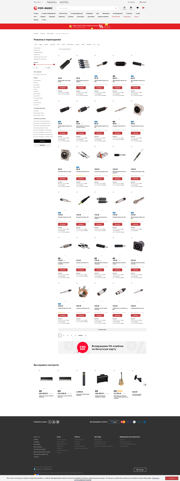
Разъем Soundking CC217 (83, 308)
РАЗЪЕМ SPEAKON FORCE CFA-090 (138, 263)
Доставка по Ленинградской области (103, 446)
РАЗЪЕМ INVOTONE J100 (82, 171)
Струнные (129, 13)
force (58, 44)
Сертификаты (60, 446)
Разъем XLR (37, 54)
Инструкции (38, 447)
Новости (37, 437)
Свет (35, 16)
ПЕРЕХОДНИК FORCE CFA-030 (101, 81)
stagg (40, 44)
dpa (94, 44)
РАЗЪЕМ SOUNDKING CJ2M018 (63, 263)
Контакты (59, 452)
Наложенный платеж (80, 446)
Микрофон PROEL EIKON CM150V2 (82, 395)
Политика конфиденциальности (128, 444)
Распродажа (127, 16)
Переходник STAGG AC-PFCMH (100, 218)
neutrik (63, 44)
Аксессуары (80, 16)
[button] (144, 384)
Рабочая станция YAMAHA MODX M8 (46, 396)
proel (36, 44)
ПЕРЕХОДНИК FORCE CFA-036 (120, 81)
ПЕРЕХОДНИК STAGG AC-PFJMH (119, 263)
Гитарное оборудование (49, 13)
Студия (138, 13)
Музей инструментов (41, 454)
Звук (97, 13)
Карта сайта (36, 471)
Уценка (136, 16)
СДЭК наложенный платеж (81, 448)
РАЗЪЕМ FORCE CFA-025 (64, 308)
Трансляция (91, 16)
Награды (59, 448)
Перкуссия (62, 16)
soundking (52, 44)
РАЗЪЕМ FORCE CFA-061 (137, 126)
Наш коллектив (60, 442)
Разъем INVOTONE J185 (82, 217)
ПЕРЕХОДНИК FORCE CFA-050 (138, 218)
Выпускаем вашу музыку (42, 452)
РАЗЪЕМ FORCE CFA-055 (119, 217)
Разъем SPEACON (38, 52)
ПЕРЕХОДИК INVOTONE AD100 (64, 81)
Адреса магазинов (61, 444)
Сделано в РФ (116, 16)
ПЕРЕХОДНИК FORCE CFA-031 (101, 126)
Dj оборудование (118, 13)
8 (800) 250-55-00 (52, 2)
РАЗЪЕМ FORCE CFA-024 (137, 308)
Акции (36, 439)
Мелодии (37, 444)
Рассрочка (77, 442)
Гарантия (122, 439)
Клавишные (89, 13)
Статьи (44, 20)
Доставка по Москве (99, 444)
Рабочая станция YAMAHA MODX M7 (65, 396)
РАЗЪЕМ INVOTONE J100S (137, 171)
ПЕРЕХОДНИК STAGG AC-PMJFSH (119, 172)
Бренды (36, 20)
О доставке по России (100, 442)
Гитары (36, 13)
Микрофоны (106, 13)
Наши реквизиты (124, 446)
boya (98, 44)
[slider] (34, 64)
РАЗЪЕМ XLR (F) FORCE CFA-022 (120, 309)
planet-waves (70, 44)
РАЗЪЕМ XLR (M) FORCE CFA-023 (100, 309)
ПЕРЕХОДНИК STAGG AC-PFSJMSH (101, 263)
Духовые (70, 16)
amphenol (89, 44)
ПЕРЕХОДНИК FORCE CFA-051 (138, 81)
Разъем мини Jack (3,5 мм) (40, 57)
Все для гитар (63, 13)
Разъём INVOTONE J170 (82, 262)
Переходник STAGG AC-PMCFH (82, 81)
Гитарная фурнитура (77, 13)
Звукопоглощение (103, 16)
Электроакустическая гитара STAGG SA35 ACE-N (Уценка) (121, 397)
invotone (46, 44)
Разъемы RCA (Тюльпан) (40, 59)
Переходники (37, 48)
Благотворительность (62, 450)
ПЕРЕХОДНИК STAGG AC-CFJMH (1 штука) (83, 126)
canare (83, 44)
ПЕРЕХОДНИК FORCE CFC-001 (65, 126)
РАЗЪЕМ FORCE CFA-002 (64, 217)
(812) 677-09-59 (64, 2)
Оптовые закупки (40, 449)
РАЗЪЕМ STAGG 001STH (119, 126)
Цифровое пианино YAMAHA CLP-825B (100, 396)
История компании (61, 439)
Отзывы (36, 442)
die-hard (77, 44)
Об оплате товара (79, 439)
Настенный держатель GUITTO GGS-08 (138, 395)
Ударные (42, 16)
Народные (52, 16)
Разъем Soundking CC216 (101, 171)
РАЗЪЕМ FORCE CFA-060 (64, 171)
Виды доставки (98, 439)
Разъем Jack (37, 50)
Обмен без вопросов (125, 442)
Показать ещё (102, 329)
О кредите (77, 444)
